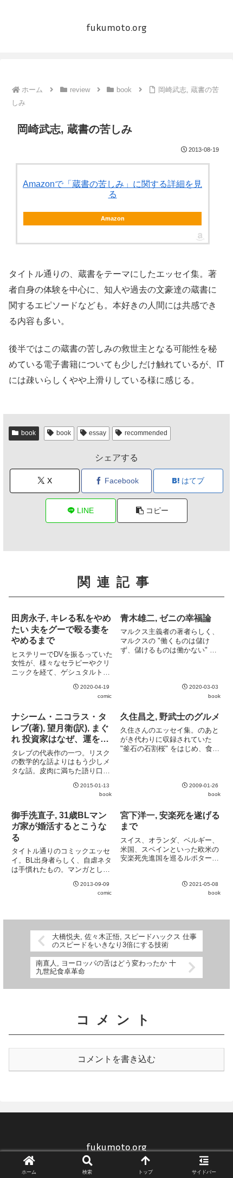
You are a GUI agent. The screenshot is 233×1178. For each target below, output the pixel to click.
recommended (146, 433)
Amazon (113, 218)
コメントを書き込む (116, 1059)
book (28, 433)
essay (97, 433)
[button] (152, 511)
